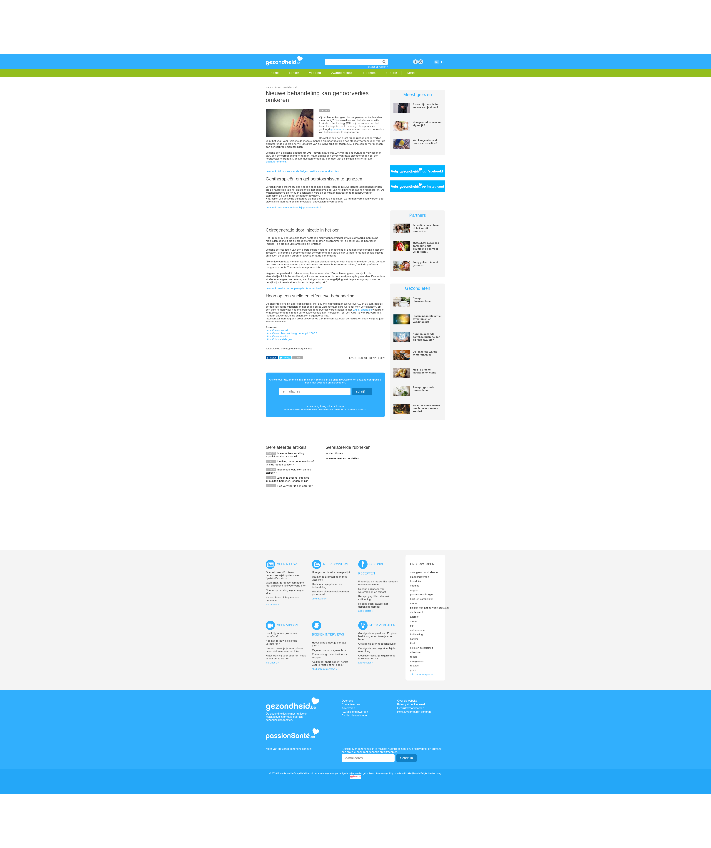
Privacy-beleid (334, 409)
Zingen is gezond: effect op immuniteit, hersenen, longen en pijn (287, 479)
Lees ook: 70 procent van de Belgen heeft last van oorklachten (302, 171)
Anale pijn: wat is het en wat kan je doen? (426, 106)
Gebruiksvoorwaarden (410, 708)
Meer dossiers (335, 564)
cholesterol (416, 612)
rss (420, 61)
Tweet (287, 357)
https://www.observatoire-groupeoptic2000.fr (292, 333)
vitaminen (415, 652)
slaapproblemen (419, 576)
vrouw (413, 603)
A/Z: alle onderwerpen (355, 711)
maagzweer (417, 661)
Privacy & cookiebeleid (411, 704)
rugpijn (414, 590)
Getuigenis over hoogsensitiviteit (377, 643)
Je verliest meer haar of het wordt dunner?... (426, 228)
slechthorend (336, 453)
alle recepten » (365, 611)
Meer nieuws (287, 564)
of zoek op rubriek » (378, 67)
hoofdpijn (415, 581)
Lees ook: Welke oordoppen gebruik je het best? (294, 288)
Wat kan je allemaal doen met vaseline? (425, 142)
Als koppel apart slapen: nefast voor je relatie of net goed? (330, 663)
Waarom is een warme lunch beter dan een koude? (426, 408)
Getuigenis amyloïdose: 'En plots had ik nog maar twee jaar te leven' (377, 636)
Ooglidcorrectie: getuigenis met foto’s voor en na (376, 657)
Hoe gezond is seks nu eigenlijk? (331, 572)
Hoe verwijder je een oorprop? (295, 485)
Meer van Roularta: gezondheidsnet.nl (288, 748)
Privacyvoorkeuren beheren (414, 711)
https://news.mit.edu (277, 330)
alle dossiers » (319, 598)
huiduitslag (416, 634)
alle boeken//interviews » (324, 669)
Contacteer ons (351, 704)
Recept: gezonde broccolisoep (423, 389)
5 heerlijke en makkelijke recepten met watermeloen (378, 583)
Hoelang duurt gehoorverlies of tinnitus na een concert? (290, 463)
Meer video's (287, 625)
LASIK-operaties (362, 309)
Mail (299, 357)
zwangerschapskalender (424, 572)
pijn (412, 625)
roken (413, 656)
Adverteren (348, 708)
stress (413, 621)
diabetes (369, 72)
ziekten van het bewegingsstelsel (429, 607)
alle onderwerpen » (421, 674)
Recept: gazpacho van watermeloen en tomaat (372, 590)
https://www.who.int (277, 336)
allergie (391, 72)
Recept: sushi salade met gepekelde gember (373, 605)
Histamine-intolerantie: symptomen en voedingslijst (427, 318)
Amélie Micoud (280, 348)
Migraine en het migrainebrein (329, 649)
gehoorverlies (339, 129)
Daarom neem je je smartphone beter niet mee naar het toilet (284, 650)
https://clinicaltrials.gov (279, 339)
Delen (273, 357)
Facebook (415, 61)
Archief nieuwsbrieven (355, 715)
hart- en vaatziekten (421, 598)
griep (413, 669)
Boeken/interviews (328, 634)
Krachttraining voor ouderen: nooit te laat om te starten (286, 657)
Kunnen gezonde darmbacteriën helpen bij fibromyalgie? (426, 336)
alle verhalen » (365, 662)
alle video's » (272, 662)
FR (442, 62)
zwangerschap (342, 72)
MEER (412, 72)
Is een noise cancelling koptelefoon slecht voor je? (285, 455)
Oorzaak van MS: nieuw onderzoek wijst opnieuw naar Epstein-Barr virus (283, 575)
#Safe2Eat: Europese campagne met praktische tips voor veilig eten (286, 584)
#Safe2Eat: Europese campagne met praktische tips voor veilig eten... (426, 247)
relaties (414, 665)
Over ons (347, 700)
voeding (315, 72)
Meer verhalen (382, 625)
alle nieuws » (272, 604)
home (275, 72)
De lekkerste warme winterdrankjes (425, 353)
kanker (294, 72)
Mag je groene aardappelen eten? (424, 371)
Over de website (407, 700)
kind (412, 643)
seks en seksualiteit (421, 647)
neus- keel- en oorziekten (344, 458)
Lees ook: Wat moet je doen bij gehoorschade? (293, 207)
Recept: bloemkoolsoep (422, 300)
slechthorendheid (276, 161)
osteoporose (417, 630)
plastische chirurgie (421, 594)
